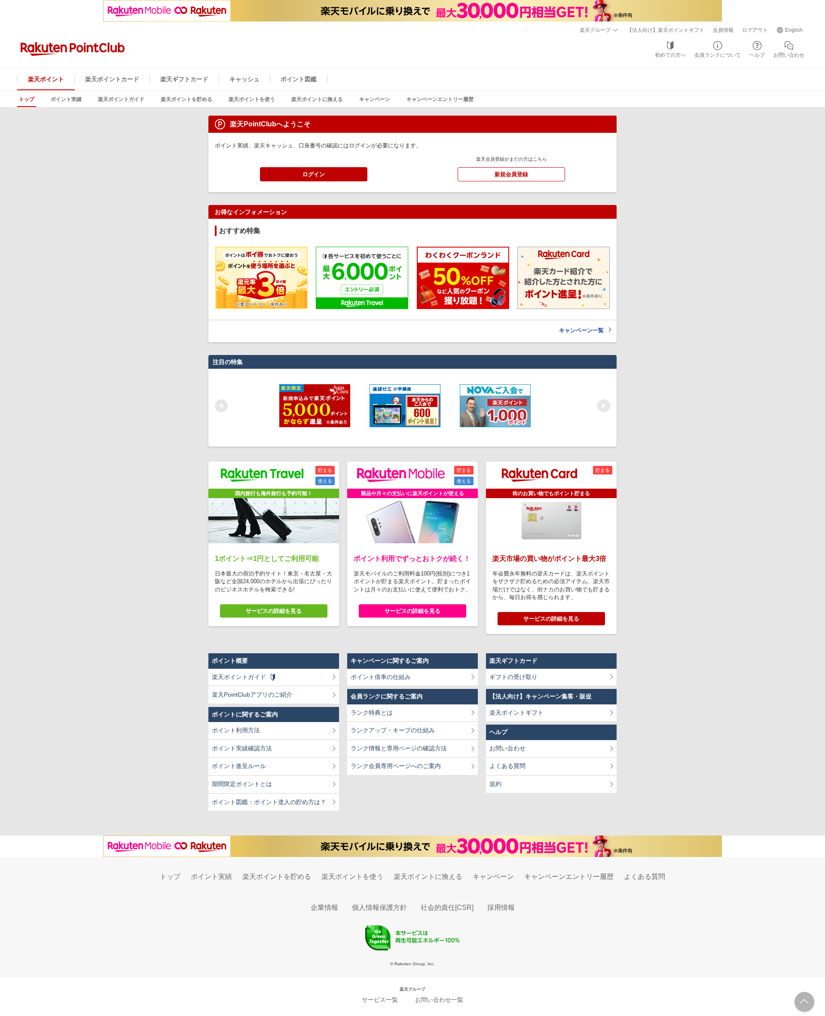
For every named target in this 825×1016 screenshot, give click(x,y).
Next (603, 405)
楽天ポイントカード (112, 79)
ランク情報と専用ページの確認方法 (399, 748)
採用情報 (501, 907)
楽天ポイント (46, 79)
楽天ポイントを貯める (186, 99)
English (794, 30)
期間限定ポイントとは (242, 783)
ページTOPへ (804, 1002)
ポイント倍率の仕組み (381, 676)
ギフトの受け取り (513, 676)
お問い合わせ (788, 55)
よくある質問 (507, 765)
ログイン (313, 174)
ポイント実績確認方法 (242, 748)
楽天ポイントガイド (121, 99)
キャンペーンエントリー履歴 (440, 99)
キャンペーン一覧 (581, 330)
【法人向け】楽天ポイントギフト (665, 30)
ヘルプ (757, 55)
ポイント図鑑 (299, 79)
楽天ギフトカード (184, 79)
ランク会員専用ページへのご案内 (396, 765)
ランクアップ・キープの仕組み (393, 730)
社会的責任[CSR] (447, 907)
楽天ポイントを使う (252, 99)
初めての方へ (670, 55)
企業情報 (324, 907)
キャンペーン (374, 99)
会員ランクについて (717, 55)
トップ (26, 99)
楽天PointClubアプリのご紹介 (252, 694)
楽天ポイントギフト (516, 712)
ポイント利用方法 (236, 730)
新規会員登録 (511, 174)
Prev (221, 405)
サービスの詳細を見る (274, 611)
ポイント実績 (66, 99)
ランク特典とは (372, 712)
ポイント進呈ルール (239, 765)
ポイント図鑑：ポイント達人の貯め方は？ (269, 802)
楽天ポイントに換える (317, 99)
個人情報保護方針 (379, 907)
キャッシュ (244, 79)
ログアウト (755, 30)
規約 (495, 783)
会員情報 (723, 30)
